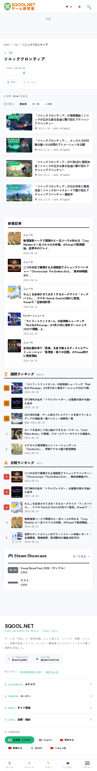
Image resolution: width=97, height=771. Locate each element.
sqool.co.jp (51, 671)
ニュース (28, 235)
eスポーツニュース (33, 315)
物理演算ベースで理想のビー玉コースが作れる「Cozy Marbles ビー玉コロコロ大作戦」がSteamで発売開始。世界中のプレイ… (56, 244)
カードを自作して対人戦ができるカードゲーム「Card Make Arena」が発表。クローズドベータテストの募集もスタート (58, 431)
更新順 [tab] (23, 104)
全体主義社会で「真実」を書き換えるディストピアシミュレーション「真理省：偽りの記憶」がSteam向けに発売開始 (55, 352)
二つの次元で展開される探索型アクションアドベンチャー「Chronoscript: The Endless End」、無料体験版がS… (55, 271)
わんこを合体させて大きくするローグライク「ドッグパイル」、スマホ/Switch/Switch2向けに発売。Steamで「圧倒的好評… (55, 298)
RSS (11, 82)
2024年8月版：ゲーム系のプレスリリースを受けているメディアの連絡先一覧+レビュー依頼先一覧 (57, 416)
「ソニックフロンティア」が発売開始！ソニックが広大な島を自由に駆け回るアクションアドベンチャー (62, 119)
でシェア (29, 82)
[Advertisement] (48, 28)
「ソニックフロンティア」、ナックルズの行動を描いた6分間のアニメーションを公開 (62, 142)
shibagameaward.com (30, 671)
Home (6, 44)
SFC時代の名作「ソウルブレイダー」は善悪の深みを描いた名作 (58, 401)
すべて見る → (81, 556)
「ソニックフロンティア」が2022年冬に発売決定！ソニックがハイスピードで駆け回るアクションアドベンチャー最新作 (62, 190)
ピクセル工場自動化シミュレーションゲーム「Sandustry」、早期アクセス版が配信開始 (50, 447)
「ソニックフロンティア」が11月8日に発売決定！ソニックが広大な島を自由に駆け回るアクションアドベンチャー (62, 166)
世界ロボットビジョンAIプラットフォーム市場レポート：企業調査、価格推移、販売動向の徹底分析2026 (58, 536)
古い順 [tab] (35, 104)
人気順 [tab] (48, 104)
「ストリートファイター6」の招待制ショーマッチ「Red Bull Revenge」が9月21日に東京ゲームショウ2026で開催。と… (55, 325)
